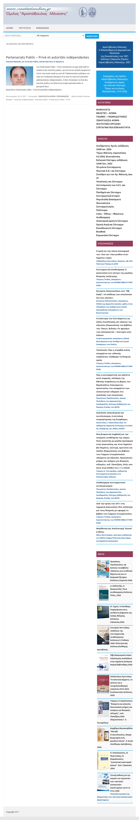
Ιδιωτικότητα (103, 203)
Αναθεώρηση (103, 217)
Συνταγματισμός (105, 206)
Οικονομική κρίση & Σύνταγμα (112, 221)
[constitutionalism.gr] (53, 20)
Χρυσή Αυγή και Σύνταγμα (109, 224)
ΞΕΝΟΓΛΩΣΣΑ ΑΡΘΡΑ (47, 96)
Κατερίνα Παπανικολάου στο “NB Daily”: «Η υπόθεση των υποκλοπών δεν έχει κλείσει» (114, 294)
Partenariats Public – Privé (59, 100)
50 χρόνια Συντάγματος (108, 167)
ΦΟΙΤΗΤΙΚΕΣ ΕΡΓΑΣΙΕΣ (108, 124)
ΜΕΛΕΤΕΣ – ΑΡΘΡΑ (106, 113)
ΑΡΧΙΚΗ (9, 28)
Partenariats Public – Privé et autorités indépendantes (47, 57)
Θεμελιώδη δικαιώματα (108, 199)
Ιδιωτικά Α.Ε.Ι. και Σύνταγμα (110, 171)
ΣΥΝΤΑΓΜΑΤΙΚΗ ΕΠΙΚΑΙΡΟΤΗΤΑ (113, 127)
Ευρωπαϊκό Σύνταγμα (107, 235)
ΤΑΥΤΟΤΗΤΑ (25, 28)
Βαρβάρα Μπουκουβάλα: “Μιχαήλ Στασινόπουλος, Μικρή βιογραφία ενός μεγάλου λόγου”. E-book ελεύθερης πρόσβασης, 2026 (115, 737)
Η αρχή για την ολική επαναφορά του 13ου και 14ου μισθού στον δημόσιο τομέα (112, 254)
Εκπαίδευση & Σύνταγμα (109, 228)
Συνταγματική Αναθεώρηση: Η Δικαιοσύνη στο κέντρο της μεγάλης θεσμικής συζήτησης (114, 272)
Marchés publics (41, 100)
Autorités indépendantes (24, 100)
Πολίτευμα (101, 210)
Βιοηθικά (100, 231)
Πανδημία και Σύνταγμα (108, 192)
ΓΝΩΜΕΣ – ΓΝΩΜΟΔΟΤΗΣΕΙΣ (111, 116)
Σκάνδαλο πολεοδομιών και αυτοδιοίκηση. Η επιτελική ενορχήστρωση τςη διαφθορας (111, 416)
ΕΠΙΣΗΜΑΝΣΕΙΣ (63, 96)
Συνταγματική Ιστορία (108, 196)
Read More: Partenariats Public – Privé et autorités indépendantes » (34, 90)
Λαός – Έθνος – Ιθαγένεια (109, 214)
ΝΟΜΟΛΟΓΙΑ (103, 109)
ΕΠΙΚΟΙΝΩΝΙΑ (42, 28)
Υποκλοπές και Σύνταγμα (109, 181)
